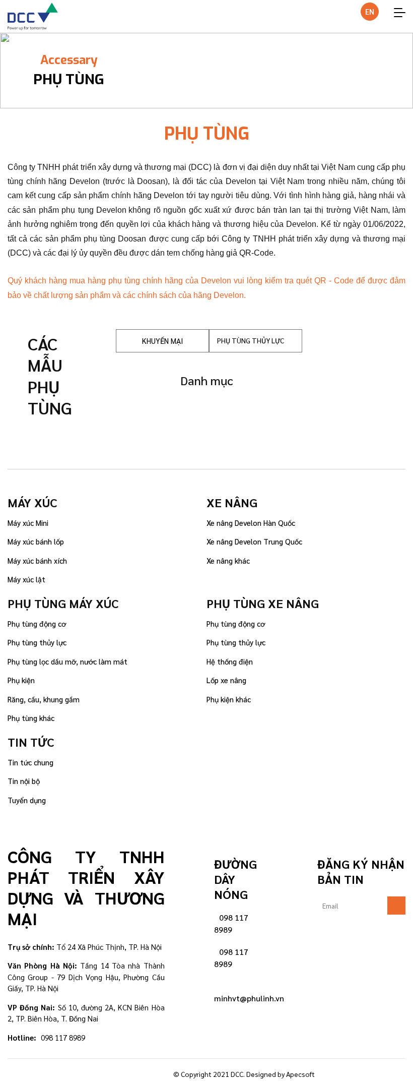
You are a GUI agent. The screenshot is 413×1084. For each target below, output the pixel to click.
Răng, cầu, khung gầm (44, 699)
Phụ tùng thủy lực (37, 642)
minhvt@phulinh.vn (249, 998)
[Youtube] (164, 1071)
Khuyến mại (162, 340)
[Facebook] (108, 1071)
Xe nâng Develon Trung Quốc (254, 541)
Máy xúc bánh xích (37, 560)
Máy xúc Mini (28, 522)
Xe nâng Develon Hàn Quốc (250, 522)
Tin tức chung (30, 762)
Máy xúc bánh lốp (36, 541)
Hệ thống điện (229, 661)
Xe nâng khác (228, 560)
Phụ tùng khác (31, 717)
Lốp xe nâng (226, 680)
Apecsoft (300, 1073)
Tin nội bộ (24, 781)
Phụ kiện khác (228, 699)
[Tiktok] (136, 1071)
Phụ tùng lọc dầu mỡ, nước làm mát (67, 661)
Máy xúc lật (26, 579)
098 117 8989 (231, 923)
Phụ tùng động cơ (37, 623)
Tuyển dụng (27, 800)
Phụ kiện (21, 680)
